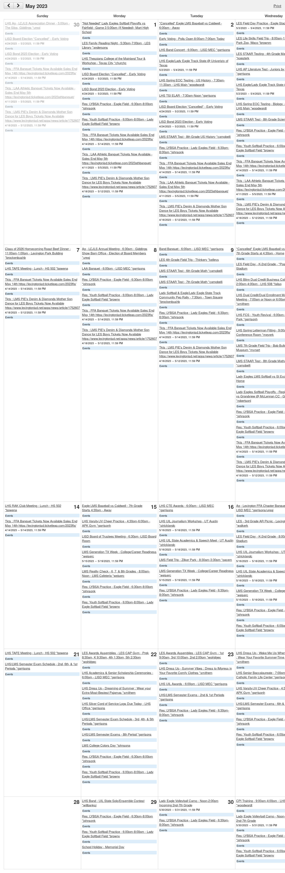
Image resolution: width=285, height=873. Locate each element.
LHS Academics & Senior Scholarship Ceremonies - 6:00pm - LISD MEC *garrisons (117, 674)
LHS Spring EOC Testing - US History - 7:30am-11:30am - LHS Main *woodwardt (192, 82)
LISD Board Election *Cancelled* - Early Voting (36, 38)
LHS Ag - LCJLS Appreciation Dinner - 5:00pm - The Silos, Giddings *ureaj (37, 25)
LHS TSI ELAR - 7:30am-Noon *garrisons (187, 95)
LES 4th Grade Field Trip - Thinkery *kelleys (189, 259)
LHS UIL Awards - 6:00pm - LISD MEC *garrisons (193, 683)
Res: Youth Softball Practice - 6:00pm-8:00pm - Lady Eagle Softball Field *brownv (118, 121)
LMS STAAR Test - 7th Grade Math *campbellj (190, 281)
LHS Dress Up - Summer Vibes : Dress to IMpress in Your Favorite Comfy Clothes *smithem (195, 670)
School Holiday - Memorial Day (103, 847)
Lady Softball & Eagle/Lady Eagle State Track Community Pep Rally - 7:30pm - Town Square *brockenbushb (191, 297)
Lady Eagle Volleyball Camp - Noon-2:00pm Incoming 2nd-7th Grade (188, 802)
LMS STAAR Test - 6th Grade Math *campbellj (190, 270)
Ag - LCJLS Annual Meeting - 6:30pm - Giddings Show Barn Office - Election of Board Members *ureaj (114, 253)
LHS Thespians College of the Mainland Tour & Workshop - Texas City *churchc (113, 60)
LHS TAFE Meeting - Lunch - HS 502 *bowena (36, 268)
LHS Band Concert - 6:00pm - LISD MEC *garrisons (194, 49)
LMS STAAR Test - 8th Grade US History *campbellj (195, 136)
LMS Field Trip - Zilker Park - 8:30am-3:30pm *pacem (195, 559)
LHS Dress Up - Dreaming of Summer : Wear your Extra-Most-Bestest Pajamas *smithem (116, 690)
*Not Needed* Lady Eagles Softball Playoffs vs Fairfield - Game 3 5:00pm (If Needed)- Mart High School (115, 27)
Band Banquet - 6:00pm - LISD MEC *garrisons (191, 248)
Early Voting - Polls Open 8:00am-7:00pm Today (192, 38)
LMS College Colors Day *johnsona (106, 745)
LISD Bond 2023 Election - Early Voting (31, 53)
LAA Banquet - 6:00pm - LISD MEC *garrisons (113, 268)
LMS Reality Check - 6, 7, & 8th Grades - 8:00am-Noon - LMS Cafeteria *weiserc (116, 573)
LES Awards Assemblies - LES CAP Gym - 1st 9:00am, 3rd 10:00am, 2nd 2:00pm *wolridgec (191, 655)
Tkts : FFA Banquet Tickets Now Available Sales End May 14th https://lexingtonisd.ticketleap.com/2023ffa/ (41, 70)
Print (277, 5)
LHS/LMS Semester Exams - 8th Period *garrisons (116, 734)
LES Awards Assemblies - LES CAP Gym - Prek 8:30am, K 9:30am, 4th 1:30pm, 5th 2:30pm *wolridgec (115, 657)
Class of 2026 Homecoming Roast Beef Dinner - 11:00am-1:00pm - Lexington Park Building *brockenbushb (38, 253)
